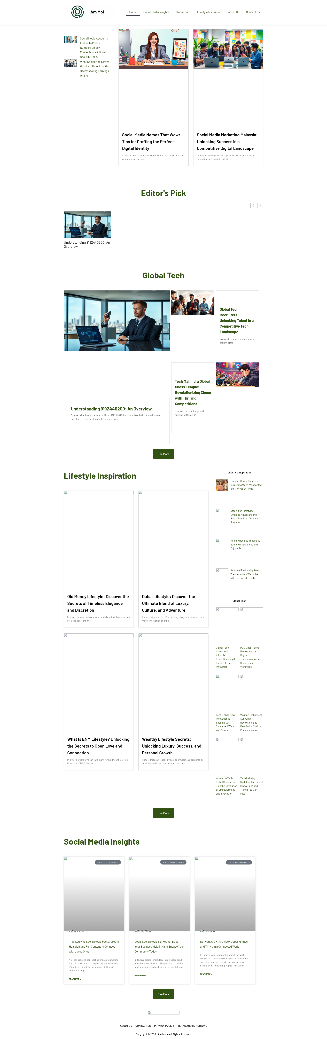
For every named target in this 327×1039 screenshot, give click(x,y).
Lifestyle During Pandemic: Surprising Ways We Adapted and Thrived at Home (246, 484)
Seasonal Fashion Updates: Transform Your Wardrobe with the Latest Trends (245, 574)
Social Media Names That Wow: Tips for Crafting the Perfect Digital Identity (151, 141)
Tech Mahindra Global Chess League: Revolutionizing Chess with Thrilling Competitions (193, 392)
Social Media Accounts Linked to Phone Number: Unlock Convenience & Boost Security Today (94, 47)
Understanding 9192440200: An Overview (87, 244)
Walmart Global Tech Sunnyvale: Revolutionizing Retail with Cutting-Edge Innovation (251, 722)
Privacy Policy (164, 1025)
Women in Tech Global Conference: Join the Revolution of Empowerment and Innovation (226, 786)
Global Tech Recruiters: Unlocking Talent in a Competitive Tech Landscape (237, 320)
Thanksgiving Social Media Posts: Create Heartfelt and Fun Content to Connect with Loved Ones (94, 946)
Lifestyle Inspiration (209, 12)
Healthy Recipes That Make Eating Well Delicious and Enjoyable (245, 544)
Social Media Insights (156, 12)
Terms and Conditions (192, 1025)
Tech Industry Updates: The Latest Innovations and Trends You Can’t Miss (251, 786)
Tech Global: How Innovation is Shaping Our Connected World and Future (225, 722)
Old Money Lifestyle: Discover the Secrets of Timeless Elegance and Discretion (98, 603)
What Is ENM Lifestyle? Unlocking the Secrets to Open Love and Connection (98, 745)
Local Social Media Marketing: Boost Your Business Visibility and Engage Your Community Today (159, 946)
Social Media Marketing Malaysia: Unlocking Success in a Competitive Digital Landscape (227, 141)
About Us (233, 12)
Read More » (75, 979)
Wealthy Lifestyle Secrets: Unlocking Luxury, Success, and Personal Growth (171, 745)
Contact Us (253, 12)
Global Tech (183, 12)
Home (133, 12)
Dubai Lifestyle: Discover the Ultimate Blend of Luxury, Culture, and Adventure (168, 603)
